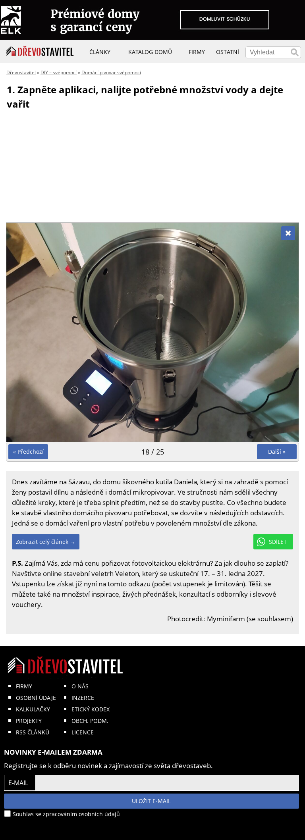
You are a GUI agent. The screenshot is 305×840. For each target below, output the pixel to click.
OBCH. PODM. (89, 720)
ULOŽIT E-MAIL (151, 801)
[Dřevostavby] (40, 51)
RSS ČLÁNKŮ (32, 732)
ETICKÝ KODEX (90, 709)
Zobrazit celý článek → (45, 541)
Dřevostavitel (21, 72)
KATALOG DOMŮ (150, 52)
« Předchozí (28, 451)
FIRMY (24, 686)
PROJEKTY (29, 720)
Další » (277, 451)
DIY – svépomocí (59, 72)
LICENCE (82, 732)
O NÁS (80, 686)
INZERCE (82, 697)
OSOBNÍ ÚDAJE (36, 697)
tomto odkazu (129, 583)
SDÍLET (278, 541)
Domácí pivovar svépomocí (111, 72)
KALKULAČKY (33, 709)
